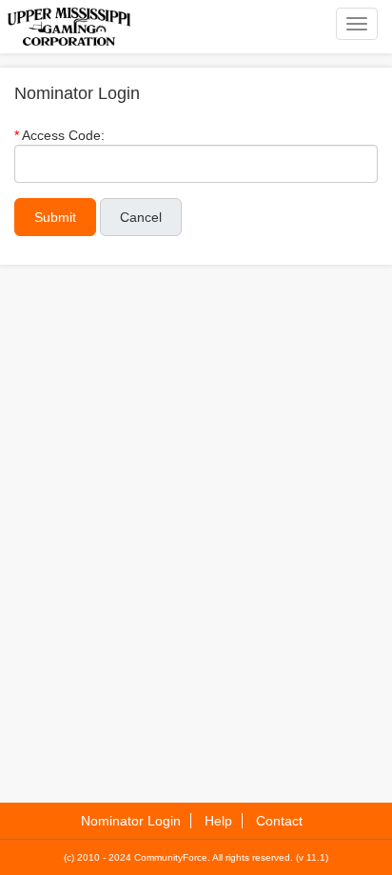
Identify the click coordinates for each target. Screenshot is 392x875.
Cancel (141, 217)
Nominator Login (131, 820)
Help (218, 820)
